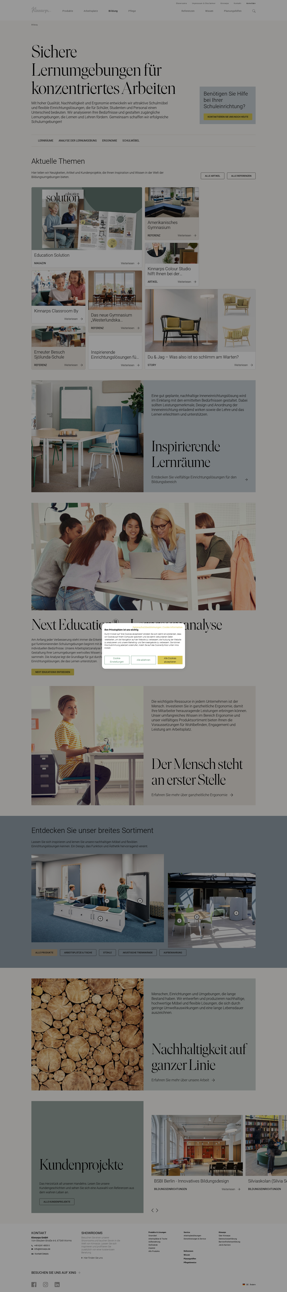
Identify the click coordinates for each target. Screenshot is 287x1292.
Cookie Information (173, 627)
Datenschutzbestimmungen (147, 627)
